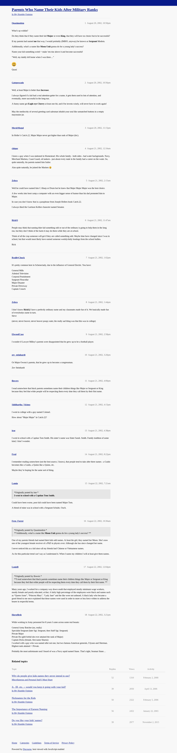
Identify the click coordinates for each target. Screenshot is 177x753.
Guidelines (36, 743)
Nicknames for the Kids (24, 698)
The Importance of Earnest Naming (29, 709)
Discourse (27, 749)
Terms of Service (51, 743)
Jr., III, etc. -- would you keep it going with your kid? (39, 687)
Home (14, 743)
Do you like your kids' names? (27, 720)
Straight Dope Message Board (14, 3)
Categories (24, 743)
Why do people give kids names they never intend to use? (41, 675)
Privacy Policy (68, 743)
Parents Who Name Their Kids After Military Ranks (55, 9)
